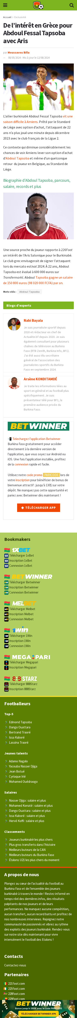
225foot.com (16, 989)
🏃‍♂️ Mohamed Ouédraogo (21, 782)
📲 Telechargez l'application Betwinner (34, 439)
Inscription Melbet (21, 614)
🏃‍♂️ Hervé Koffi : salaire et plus (24, 821)
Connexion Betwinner (23, 592)
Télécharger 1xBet (21, 555)
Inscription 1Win (20, 641)
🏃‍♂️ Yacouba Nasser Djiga (20, 766)
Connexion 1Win (20, 646)
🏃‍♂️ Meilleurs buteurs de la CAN (25, 850)
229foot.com (16, 999)
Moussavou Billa (19, 52)
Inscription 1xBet (20, 560)
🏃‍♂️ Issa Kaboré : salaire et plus (24, 816)
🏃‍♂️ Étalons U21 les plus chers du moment (31, 860)
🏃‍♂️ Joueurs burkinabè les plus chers (28, 840)
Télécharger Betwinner (24, 582)
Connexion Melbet (21, 619)
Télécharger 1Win (20, 636)
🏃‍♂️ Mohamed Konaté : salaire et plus (28, 806)
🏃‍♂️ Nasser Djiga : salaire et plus (25, 800)
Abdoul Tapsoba (17, 158)
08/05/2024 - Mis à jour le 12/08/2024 (28, 57)
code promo (34, 475)
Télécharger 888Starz (23, 684)
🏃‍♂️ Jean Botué (14, 771)
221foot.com (16, 983)
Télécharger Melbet (22, 609)
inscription (23, 480)
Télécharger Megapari (23, 662)
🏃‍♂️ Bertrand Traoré (17, 732)
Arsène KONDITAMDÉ (40, 379)
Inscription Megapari (22, 667)
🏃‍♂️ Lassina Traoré (16, 742)
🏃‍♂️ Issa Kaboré (14, 737)
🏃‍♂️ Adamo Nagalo (16, 761)
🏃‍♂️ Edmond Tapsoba (18, 722)
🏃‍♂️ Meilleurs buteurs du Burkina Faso (29, 855)
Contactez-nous (15, 965)
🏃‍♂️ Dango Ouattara (17, 727)
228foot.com (16, 994)
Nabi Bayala (33, 320)
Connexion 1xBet (20, 566)
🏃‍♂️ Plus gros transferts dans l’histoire (29, 845)
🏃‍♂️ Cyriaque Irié (15, 776)
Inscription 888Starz (22, 689)
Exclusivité (20, 17)
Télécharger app (40, 508)
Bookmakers (17, 539)
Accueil (7, 17)
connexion (21, 464)
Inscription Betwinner (23, 587)
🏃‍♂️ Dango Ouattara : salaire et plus (27, 811)
